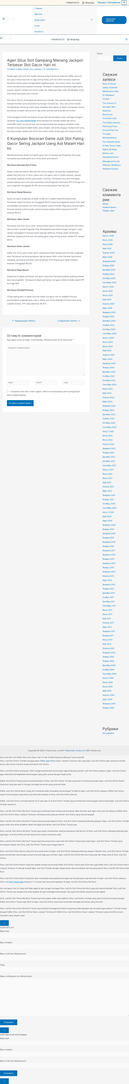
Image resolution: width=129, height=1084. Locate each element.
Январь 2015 (108, 567)
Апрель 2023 (109, 397)
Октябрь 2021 (109, 461)
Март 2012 (107, 580)
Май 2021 (107, 482)
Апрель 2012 (108, 576)
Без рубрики (36, 69)
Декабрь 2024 (109, 321)
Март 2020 (107, 520)
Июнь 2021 (107, 478)
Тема (2, 965)
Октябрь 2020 (109, 503)
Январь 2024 (108, 367)
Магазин (38, 14)
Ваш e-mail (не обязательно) (13, 953)
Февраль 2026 (109, 261)
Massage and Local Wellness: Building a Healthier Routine (111, 165)
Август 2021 (108, 469)
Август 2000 (108, 678)
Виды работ (40, 20)
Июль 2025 (108, 291)
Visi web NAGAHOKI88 (26, 120)
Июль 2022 (108, 435)
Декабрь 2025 (109, 270)
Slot (47, 761)
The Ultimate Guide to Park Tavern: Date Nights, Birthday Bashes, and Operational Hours (112, 149)
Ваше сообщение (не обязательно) (16, 976)
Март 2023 (107, 401)
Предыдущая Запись (23, 321)
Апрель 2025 (108, 304)
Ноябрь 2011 (108, 597)
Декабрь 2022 (109, 414)
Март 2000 (107, 699)
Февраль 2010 (109, 652)
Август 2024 (108, 338)
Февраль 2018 (109, 542)
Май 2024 (107, 350)
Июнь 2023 (108, 389)
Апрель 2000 (108, 695)
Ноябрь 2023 (109, 376)
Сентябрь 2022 (109, 427)
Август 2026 (108, 236)
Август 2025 (108, 287)
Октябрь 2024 (109, 329)
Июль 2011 (107, 610)
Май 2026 (107, 248)
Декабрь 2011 (109, 593)
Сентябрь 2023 (110, 384)
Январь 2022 (108, 452)
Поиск (100, 53)
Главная (38, 8)
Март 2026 (107, 257)
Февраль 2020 (109, 525)
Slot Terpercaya (16, 882)
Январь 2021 (108, 499)
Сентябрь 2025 (109, 282)
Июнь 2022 (108, 440)
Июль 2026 (108, 240)
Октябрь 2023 (109, 380)
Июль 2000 (108, 682)
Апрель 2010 (108, 648)
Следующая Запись (69, 321)
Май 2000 (107, 691)
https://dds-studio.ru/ (74, 750)
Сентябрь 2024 (110, 333)
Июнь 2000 (108, 686)
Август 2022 (108, 431)
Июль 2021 (107, 474)
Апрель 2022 (108, 444)
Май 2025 (107, 299)
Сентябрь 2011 (109, 606)
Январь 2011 (108, 635)
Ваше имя (4, 931)
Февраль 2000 (109, 703)
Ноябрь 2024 (109, 325)
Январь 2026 (108, 265)
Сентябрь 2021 (109, 465)
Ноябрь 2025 (108, 274)
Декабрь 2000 (109, 665)
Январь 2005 (108, 657)
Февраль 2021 (109, 495)
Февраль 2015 (109, 563)
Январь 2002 (108, 661)
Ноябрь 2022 (108, 418)
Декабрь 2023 (109, 372)
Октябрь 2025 (109, 278)
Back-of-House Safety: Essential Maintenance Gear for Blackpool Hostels (111, 91)
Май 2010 (107, 644)
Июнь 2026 (108, 244)
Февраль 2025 (109, 312)
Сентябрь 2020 (109, 508)
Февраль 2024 (109, 363)
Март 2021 (107, 491)
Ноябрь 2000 (108, 669)
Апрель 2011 (108, 623)
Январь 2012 (108, 588)
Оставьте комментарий (17, 69)
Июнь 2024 (108, 346)
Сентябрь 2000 (109, 674)
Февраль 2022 (109, 448)
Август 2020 (108, 512)
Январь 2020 (108, 529)
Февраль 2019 (109, 533)
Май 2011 (107, 618)
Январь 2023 (108, 410)
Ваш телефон (6, 942)
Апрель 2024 (109, 355)
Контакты (39, 31)
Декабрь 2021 (109, 457)
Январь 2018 (108, 546)
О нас (37, 26)
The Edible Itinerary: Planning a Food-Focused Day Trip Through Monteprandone (112, 130)
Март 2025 (107, 308)
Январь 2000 (108, 708)
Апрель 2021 (108, 486)
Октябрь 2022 (109, 423)
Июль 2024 (108, 342)
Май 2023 (107, 393)
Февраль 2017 (109, 550)
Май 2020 (107, 516)
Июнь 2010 (107, 640)
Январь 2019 (108, 537)
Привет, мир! (108, 210)
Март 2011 (107, 627)
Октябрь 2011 (109, 601)
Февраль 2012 (109, 584)
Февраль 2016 (109, 554)
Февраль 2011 (109, 631)
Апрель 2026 (108, 253)
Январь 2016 (108, 559)
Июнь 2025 (108, 295)
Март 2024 (107, 359)
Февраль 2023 (109, 406)
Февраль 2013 (109, 571)
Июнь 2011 (107, 614)
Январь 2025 (108, 316)
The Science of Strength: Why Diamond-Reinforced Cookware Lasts (110, 110)
